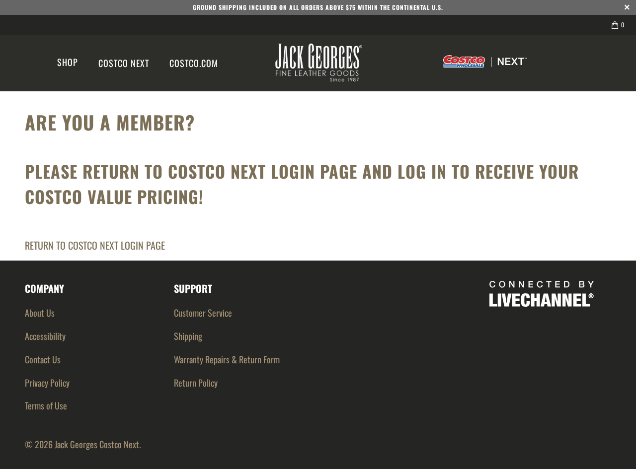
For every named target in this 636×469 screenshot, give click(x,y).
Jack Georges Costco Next (97, 444)
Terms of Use (46, 405)
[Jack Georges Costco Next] (318, 63)
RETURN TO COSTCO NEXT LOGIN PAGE (95, 245)
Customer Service (203, 312)
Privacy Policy (47, 382)
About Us (40, 312)
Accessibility (45, 336)
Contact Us (43, 359)
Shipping (188, 336)
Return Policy (196, 382)
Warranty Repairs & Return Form (227, 359)
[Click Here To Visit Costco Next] (485, 63)
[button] (67, 63)
